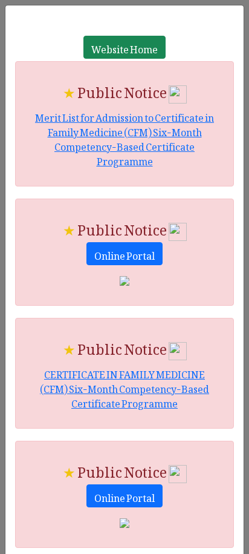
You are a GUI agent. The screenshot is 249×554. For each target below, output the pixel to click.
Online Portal (124, 253)
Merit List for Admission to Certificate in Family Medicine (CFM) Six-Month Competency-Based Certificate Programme (124, 137)
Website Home (124, 47)
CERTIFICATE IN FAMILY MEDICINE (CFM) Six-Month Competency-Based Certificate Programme (124, 387)
